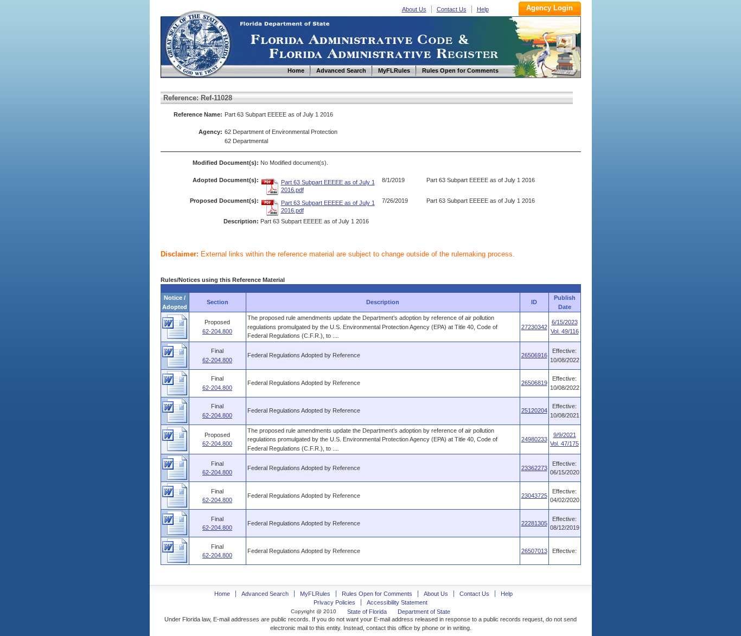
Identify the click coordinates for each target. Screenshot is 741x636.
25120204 (534, 410)
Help (483, 9)
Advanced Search (265, 593)
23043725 (534, 495)
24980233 (534, 439)
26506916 (534, 355)
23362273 (534, 468)
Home (197, 42)
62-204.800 (217, 331)
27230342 (534, 327)
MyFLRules (315, 593)
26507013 (534, 551)
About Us (414, 9)
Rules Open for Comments (377, 593)
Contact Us (452, 9)
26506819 (534, 383)
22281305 (534, 523)
